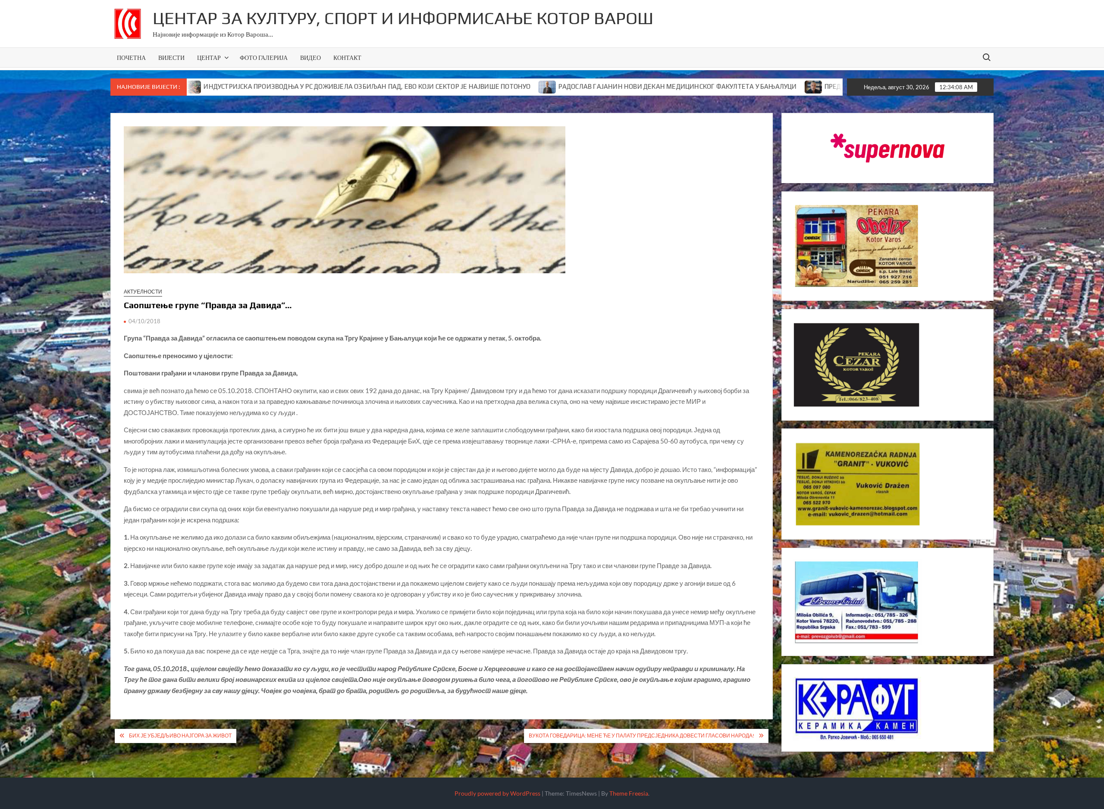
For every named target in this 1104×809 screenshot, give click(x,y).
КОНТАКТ (347, 57)
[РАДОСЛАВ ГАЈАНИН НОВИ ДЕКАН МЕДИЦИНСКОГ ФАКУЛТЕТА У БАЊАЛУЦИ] (493, 86)
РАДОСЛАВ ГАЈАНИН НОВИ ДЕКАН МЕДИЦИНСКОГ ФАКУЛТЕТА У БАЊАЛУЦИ (623, 86)
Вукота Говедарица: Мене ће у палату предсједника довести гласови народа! (641, 735)
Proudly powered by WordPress (497, 793)
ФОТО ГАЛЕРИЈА (264, 57)
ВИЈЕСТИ (171, 57)
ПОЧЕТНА (131, 57)
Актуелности (143, 291)
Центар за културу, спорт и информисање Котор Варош (403, 18)
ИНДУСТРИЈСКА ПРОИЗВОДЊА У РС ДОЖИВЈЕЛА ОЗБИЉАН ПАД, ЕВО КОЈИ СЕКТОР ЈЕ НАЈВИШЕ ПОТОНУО (313, 86)
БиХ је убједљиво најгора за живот (180, 735)
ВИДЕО (310, 57)
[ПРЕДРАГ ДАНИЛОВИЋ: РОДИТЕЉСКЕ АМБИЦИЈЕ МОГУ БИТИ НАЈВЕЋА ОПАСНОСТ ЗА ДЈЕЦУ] (759, 86)
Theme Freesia (628, 793)
